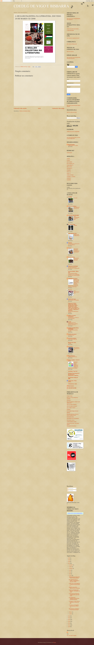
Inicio (39, 108)
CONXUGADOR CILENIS (71, 421)
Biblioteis (70, 289)
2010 (69, 626)
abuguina (70, 242)
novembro (71, 564)
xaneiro (70, 613)
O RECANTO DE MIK (72, 388)
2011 (69, 624)
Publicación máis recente (20, 108)
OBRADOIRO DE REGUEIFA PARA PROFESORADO (74, 577)
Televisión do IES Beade (73, 266)
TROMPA (75, 225)
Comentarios (70, 490)
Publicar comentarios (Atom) (25, 111)
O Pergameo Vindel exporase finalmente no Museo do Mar (74, 602)
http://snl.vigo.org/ (70, 51)
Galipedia (68, 409)
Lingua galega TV (70, 165)
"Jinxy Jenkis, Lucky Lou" (72, 339)
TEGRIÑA (70, 197)
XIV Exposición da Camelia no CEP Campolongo (73, 318)
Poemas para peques (72, 334)
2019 (69, 559)
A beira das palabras (72, 206)
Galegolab (69, 170)
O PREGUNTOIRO (70, 30)
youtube (68, 158)
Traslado (69, 343)
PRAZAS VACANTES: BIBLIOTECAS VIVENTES (74, 588)
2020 (69, 558)
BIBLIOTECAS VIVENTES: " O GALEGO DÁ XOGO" (74, 609)
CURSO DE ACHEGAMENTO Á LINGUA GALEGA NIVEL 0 (74, 584)
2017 (69, 563)
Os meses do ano (71, 335)
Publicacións (70, 488)
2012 (69, 623)
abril (70, 573)
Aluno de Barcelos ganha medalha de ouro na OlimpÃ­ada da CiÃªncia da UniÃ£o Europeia (74, 274)
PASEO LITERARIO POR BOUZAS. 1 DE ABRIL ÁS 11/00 (74, 591)
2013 (69, 621)
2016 (69, 616)
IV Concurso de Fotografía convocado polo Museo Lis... (74, 606)
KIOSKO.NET (69, 152)
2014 (69, 619)
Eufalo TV (69, 173)
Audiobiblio (69, 179)
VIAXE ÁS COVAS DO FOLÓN (72, 28)
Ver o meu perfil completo (71, 635)
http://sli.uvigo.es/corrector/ (72, 406)
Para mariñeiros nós (70, 163)
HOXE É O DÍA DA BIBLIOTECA (76, 235)
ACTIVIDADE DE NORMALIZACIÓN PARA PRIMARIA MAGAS (74, 598)
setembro (71, 568)
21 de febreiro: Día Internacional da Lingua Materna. (73, 244)
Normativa (69, 400)
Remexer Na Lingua (72, 342)
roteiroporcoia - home (72, 383)
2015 (69, 617)
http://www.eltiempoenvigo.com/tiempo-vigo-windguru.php (73, 138)
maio (70, 571)
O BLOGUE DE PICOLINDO (73, 215)
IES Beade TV (69, 168)
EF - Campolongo (71, 224)
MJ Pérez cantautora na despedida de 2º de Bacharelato (73, 268)
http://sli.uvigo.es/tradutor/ (72, 404)
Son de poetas (69, 161)
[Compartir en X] (37, 66)
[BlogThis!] (36, 66)
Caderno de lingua (70, 174)
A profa (69, 321)
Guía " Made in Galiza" (71, 407)
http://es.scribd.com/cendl (71, 112)
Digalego (68, 412)
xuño (70, 570)
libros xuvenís (69, 166)
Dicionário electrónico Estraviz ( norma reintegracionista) (73, 415)
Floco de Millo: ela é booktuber (73, 300)
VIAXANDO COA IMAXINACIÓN (76, 208)
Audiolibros (69, 178)
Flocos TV (69, 171)
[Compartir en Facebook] (39, 66)
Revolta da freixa (71, 257)
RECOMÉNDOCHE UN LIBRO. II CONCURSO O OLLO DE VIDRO (74, 580)
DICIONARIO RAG (70, 416)
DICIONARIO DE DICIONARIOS (73, 418)
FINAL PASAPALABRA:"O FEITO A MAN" (76, 218)
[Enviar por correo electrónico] (35, 66)
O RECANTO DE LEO (72, 233)
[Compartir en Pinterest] (40, 66)
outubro (70, 566)
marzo (70, 575)
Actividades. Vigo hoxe (72, 371)
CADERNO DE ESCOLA (72, 278)
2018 (69, 561)
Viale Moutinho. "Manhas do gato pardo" (76, 259)
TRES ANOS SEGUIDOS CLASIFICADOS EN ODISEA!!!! (76, 250)
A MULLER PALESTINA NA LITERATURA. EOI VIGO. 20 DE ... (74, 594)
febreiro (70, 612)
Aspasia (69, 247)
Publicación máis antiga (58, 108)
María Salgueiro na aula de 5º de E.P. (76, 348)
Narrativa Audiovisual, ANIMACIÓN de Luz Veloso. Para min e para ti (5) (73, 323)
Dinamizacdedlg (71, 144)
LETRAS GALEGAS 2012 (72, 356)
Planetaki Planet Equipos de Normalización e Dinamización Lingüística (73, 374)
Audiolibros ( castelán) (71, 176)
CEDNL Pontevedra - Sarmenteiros (72, 316)
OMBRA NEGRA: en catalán (73, 145)
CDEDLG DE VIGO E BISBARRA (41, 5)
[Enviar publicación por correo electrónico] (33, 66)
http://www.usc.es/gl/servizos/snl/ (73, 38)
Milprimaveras (71, 385)
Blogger (54, 642)
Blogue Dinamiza (71, 355)
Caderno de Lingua (72, 299)
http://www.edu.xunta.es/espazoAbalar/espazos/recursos (73, 58)
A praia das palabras (72, 338)
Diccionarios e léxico (70, 420)
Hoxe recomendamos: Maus (76, 291)
